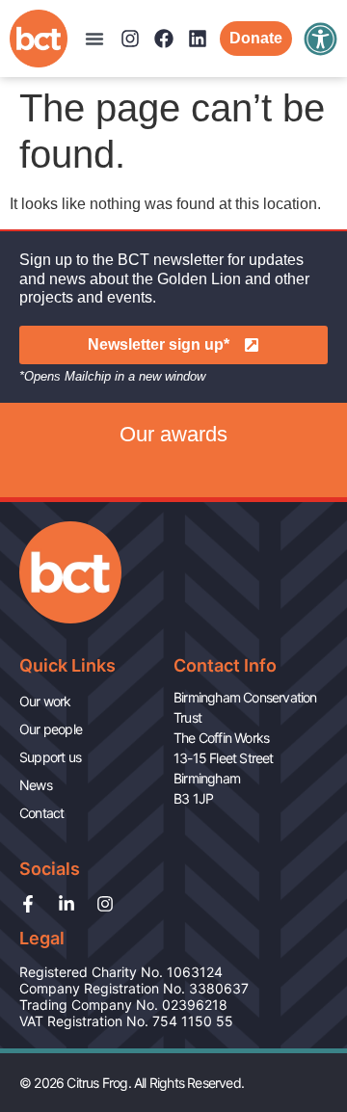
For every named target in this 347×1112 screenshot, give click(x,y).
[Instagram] (130, 38)
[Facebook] (164, 38)
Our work (45, 701)
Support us (50, 757)
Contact (41, 813)
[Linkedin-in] (66, 904)
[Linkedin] (197, 38)
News (35, 785)
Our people (50, 729)
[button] (94, 38)
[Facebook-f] (28, 904)
